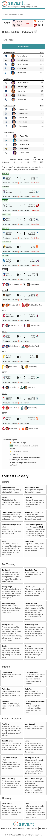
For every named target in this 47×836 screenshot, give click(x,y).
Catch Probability (8, 779)
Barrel (16, 446)
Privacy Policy (19, 828)
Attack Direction (31, 603)
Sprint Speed (6, 804)
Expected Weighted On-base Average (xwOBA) (34, 526)
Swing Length (7, 587)
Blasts (4, 646)
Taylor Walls (22, 99)
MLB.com (43, 828)
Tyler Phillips (24, 140)
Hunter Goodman (22, 60)
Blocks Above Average (33, 779)
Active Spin (6, 689)
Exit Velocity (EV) (8, 487)
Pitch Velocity (7, 672)
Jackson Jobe (23, 109)
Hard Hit (16, 443)
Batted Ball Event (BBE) (34, 512)
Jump (27, 741)
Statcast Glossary (15, 475)
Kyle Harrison (24, 149)
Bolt (27, 804)
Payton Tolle (24, 136)
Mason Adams (24, 153)
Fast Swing (17, 451)
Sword (15, 454)
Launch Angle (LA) (32, 487)
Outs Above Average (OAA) (9, 759)
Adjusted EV (29, 541)
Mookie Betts (21, 73)
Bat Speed (6, 570)
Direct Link (6, 183)
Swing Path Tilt (7, 625)
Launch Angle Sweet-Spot (11, 512)
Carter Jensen (22, 68)
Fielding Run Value (32, 758)
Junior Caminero (22, 64)
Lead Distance (7, 741)
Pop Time (5, 724)
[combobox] (23, 14)
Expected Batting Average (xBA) (11, 526)
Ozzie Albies (22, 95)
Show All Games (23, 46)
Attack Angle (30, 587)
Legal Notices (32, 828)
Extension (5, 701)
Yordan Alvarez (22, 56)
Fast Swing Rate (31, 570)
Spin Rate (28, 689)
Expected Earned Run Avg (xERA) (35, 702)
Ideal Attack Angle (8, 603)
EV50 (4, 541)
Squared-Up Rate (31, 625)
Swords (28, 646)
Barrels (4, 498)
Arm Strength (30, 724)
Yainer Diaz (21, 91)
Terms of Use (5, 828)
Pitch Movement (32, 672)
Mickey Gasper (22, 87)
